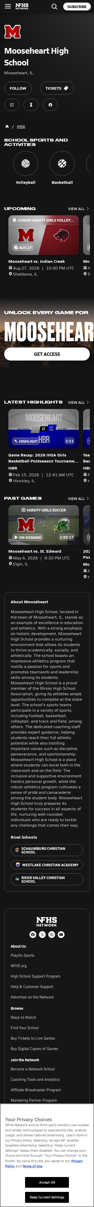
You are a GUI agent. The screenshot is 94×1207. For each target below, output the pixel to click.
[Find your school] (54, 6)
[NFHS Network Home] (22, 6)
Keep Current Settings (47, 1197)
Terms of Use (32, 1165)
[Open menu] (8, 6)
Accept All (47, 1182)
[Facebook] (33, 934)
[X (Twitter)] (42, 934)
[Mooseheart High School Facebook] (50, 105)
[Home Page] (7, 126)
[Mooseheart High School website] (11, 105)
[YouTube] (61, 934)
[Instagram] (51, 934)
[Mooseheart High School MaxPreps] (31, 105)
